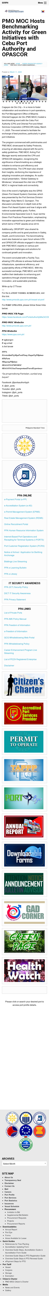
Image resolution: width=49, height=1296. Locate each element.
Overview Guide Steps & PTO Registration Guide (25, 1255)
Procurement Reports (16, 1223)
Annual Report (11, 1229)
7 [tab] (21, 101)
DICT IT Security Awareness (17, 593)
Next (44, 87)
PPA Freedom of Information (17, 625)
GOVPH (5, 3)
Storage (8, 1273)
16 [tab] (17, 103)
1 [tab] (3, 101)
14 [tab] (42, 101)
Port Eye (8, 1232)
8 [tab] (24, 101)
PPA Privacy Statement (15, 599)
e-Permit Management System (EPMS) (22, 511)
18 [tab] (23, 103)
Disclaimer (9, 665)
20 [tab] (29, 103)
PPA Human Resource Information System (24, 530)
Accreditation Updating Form (17, 1247)
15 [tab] (45, 101)
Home (18, 64)
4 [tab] (12, 101)
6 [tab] (18, 101)
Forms (8, 1235)
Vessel (8, 1267)
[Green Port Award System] (26, 1144)
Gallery (8, 1290)
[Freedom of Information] (39, 1118)
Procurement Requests (16, 1218)
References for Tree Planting (17, 1244)
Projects (10, 1221)
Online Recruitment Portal (16, 524)
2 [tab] (6, 101)
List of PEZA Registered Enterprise (20, 659)
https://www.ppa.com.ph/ (13, 334)
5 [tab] (15, 101)
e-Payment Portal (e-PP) (15, 499)
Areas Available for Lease (15, 1238)
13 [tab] (39, 101)
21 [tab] (32, 103)
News (6, 65)
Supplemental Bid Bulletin (17, 1215)
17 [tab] (20, 103)
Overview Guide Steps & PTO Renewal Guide (24, 1258)
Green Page (26, 64)
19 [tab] (26, 103)
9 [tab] (27, 101)
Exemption (9, 1276)
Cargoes (8, 1270)
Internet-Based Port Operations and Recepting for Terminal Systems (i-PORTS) (24, 538)
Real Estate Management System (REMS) (23, 517)
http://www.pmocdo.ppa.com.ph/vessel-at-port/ (23, 299)
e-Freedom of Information (15, 631)
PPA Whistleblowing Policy (16, 643)
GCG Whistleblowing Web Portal (19, 637)
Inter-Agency (36, 64)
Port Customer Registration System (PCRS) (24, 545)
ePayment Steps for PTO (15, 1261)
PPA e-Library (10, 573)
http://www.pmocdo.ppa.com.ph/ (16, 325)
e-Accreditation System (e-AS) (18, 505)
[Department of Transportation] (12, 1131)
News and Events (12, 1287)
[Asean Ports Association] (26, 1131)
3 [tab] (9, 101)
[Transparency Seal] (12, 1118)
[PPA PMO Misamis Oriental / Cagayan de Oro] (24, 11)
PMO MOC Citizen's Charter (16, 1281)
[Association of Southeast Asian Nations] (39, 1131)
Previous (5, 87)
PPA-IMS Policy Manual (15, 618)
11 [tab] (33, 101)
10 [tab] (30, 101)
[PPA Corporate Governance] (26, 1118)
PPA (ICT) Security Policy (16, 587)
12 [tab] (36, 101)
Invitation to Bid (13, 1212)
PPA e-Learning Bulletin (15, 567)
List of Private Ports (13, 612)
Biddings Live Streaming (15, 561)
